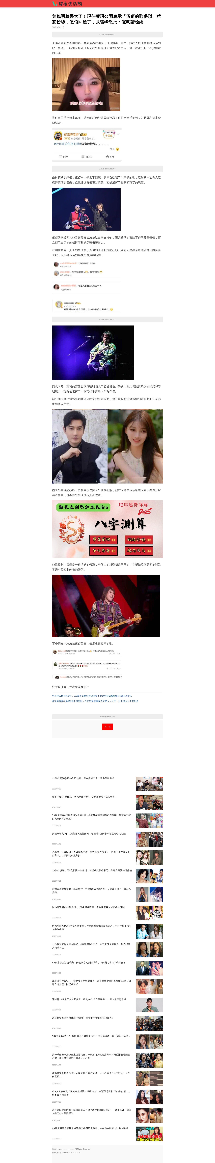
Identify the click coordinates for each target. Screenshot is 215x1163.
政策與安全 (64, 1153)
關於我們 (55, 1153)
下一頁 (107, 727)
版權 (78, 1153)
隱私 (74, 1153)
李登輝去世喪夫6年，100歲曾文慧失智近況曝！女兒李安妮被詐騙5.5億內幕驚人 (92, 696)
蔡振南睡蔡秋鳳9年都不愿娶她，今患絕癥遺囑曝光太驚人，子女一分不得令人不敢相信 (95, 701)
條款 (70, 1153)
